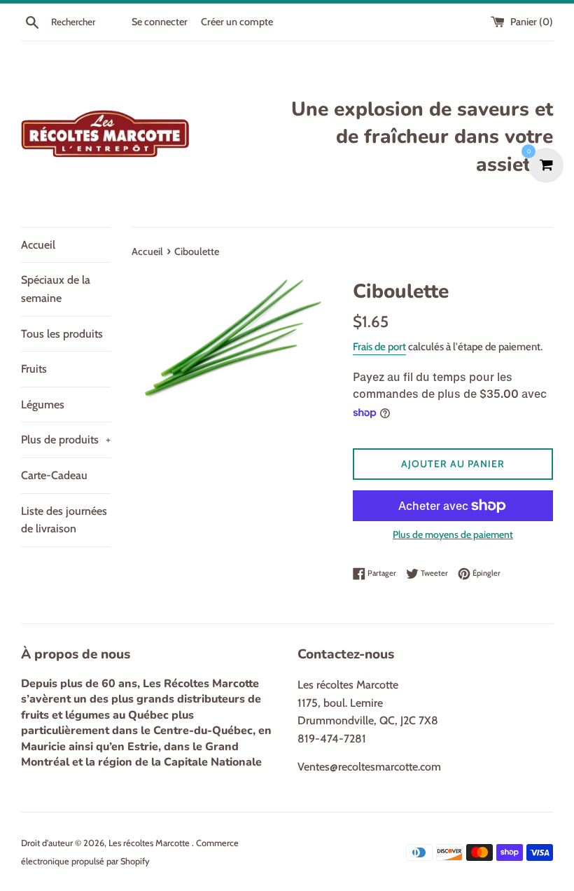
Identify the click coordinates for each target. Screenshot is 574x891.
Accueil (38, 244)
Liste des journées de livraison (64, 520)
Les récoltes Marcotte (150, 843)
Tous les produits (62, 333)
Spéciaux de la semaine (55, 289)
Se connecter (160, 21)
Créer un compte (237, 21)
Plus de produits (66, 439)
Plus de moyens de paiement (453, 534)
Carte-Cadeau (54, 475)
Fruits (34, 368)
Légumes (42, 404)
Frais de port (379, 346)
